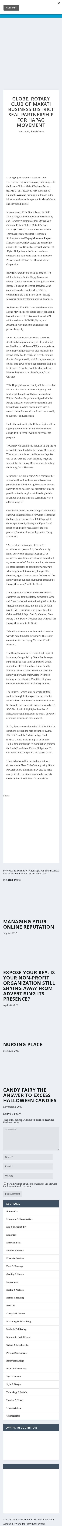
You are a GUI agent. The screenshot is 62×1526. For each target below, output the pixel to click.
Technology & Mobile (16, 1392)
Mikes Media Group (21, 1519)
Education (11, 1235)
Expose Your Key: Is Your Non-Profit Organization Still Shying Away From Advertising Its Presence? (29, 985)
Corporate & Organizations (19, 1219)
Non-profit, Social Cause (31, 131)
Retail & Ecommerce (16, 1368)
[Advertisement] (31, 50)
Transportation (13, 1408)
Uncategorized (13, 1416)
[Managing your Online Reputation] (31, 917)
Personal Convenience (16, 1353)
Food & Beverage (14, 1266)
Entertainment (13, 1243)
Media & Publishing (16, 1329)
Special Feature (13, 1376)
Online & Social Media (17, 1345)
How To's (10, 1305)
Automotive (12, 1211)
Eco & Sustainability (16, 1227)
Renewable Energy (15, 1361)
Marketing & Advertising (18, 1321)
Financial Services (15, 1258)
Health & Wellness (15, 1290)
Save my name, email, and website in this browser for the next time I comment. (30, 1185)
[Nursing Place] (31, 1040)
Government (12, 1282)
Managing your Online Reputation (28, 924)
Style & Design (13, 1384)
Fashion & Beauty (15, 1250)
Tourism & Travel (15, 1400)
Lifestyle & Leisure (15, 1313)
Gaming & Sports (15, 1274)
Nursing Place (23, 1044)
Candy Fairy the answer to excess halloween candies (30, 1095)
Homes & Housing (15, 1298)
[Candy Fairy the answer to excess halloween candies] (31, 1085)
